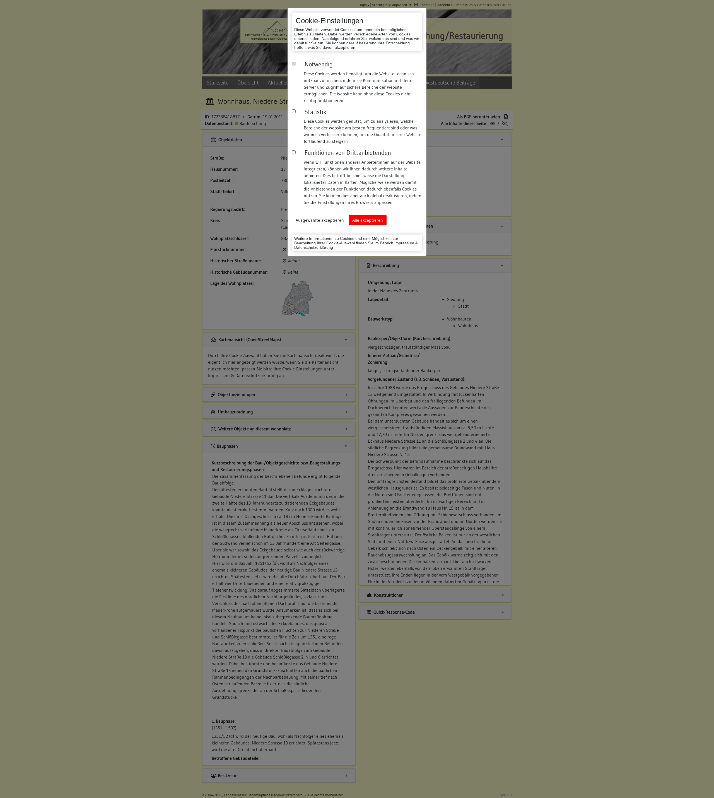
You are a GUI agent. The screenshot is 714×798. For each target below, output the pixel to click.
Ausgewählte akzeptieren (320, 220)
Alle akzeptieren (367, 220)
